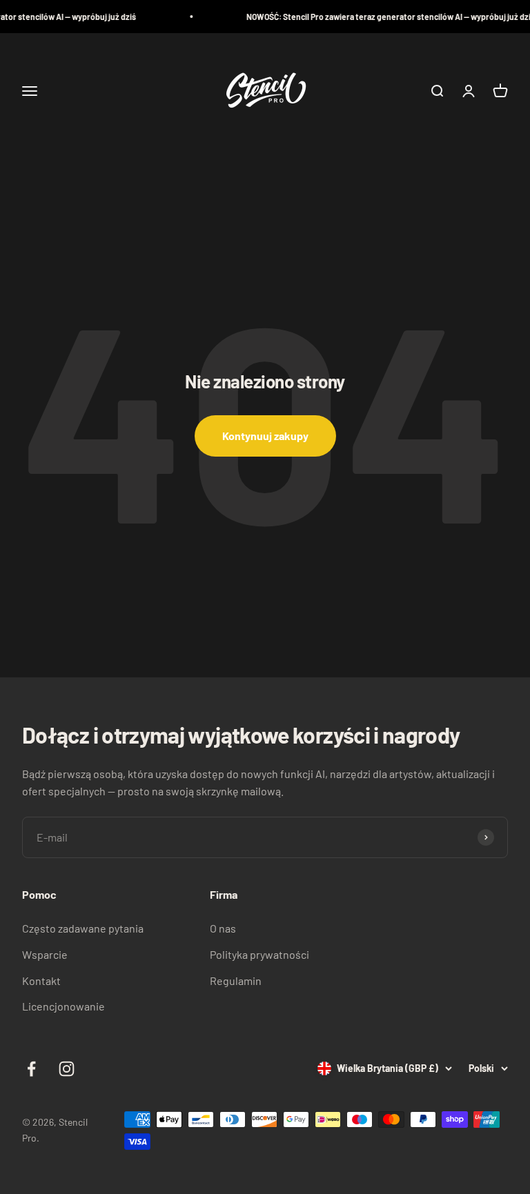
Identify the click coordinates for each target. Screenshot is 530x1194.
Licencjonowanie (63, 1006)
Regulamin (236, 980)
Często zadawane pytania (83, 928)
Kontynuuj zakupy (265, 435)
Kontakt (41, 980)
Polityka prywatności (259, 954)
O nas (223, 928)
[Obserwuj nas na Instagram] (66, 1068)
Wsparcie (45, 954)
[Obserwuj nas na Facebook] (31, 1068)
